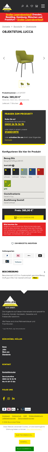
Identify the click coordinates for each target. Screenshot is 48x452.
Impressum (6, 416)
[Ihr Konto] (27, 6)
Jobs (4, 349)
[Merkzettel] (32, 6)
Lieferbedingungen (9, 418)
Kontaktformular (9, 372)
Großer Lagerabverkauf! (19, 15)
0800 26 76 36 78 (14, 124)
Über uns (5, 352)
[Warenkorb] (37, 6)
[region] (24, 64)
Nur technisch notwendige (25, 435)
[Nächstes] (44, 58)
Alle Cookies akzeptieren (25, 449)
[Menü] (43, 6)
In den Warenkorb (25, 217)
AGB (25, 416)
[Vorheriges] (4, 58)
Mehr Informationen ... (34, 429)
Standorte (12, 132)
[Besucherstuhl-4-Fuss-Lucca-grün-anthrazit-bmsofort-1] (24, 58)
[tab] (24, 274)
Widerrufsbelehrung (36, 416)
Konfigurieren (25, 442)
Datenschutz (16, 416)
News (4, 347)
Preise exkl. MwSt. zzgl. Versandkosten (15, 100)
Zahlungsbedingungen (26, 418)
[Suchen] (22, 6)
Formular (8, 140)
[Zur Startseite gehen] (7, 7)
